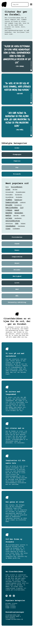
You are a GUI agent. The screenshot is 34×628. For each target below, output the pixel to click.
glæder (9, 200)
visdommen (16, 228)
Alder (17, 148)
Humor (17, 250)
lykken (9, 210)
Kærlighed (17, 276)
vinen (8, 229)
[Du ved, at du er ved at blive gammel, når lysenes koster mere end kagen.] (17, 89)
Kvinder (17, 270)
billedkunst (16, 187)
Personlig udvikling (17, 302)
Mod (17, 289)
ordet (23, 215)
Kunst (17, 263)
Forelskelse (17, 237)
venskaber (10, 226)
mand (17, 210)
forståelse (9, 197)
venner (23, 223)
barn (7, 187)
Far (17, 167)
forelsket (9, 194)
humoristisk (12, 202)
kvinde (9, 205)
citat (8, 189)
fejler (15, 189)
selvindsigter (13, 221)
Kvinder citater (11, 603)
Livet (17, 283)
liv (21, 208)
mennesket (19, 213)
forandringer (20, 192)
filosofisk (9, 192)
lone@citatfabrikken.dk (14, 619)
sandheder (18, 218)
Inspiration (17, 257)
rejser (9, 218)
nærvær (16, 215)
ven (16, 223)
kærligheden (12, 208)
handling (18, 200)
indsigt (23, 202)
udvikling (9, 223)
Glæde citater (11, 608)
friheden (19, 197)
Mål (17, 296)
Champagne (17, 154)
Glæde (17, 244)
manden (9, 213)
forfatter (18, 194)
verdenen (21, 226)
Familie (17, 161)
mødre (8, 215)
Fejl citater (10, 605)
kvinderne (18, 205)
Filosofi (17, 174)
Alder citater (11, 606)
